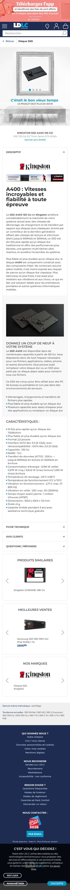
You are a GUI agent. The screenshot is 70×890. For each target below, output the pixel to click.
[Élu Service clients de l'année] (35, 827)
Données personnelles (29, 744)
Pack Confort (42, 800)
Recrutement (35, 768)
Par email (35, 834)
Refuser (12, 875)
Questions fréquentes (35, 788)
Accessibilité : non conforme (35, 776)
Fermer (35, 19)
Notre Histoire (35, 737)
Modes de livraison (35, 792)
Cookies (49, 744)
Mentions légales (35, 752)
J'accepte (57, 883)
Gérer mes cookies (35, 748)
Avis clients (38, 740)
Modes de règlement (35, 796)
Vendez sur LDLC (35, 764)
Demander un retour (35, 804)
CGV (27, 740)
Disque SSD (25, 41)
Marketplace (35, 772)
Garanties (26, 800)
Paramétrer (15, 883)
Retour (10, 41)
